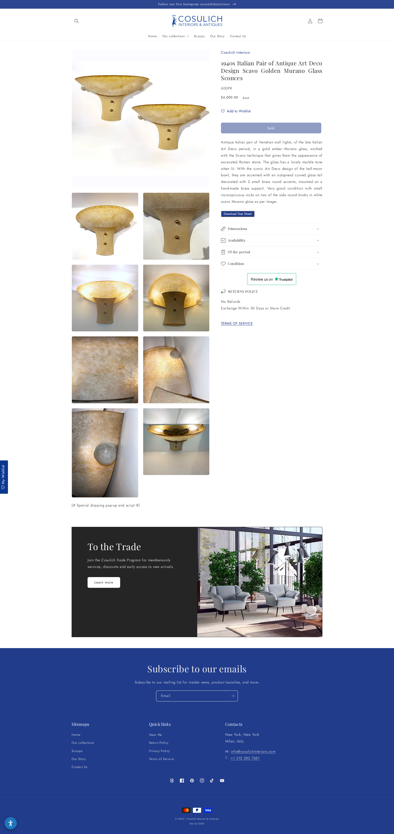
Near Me (155, 734)
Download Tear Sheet (238, 214)
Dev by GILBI (197, 823)
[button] (77, 21)
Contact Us (80, 767)
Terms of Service (161, 759)
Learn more (103, 582)
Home (76, 734)
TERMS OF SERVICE (237, 323)
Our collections (83, 742)
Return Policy (158, 742)
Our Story (79, 759)
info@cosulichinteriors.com (253, 751)
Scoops (77, 751)
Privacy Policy (159, 751)
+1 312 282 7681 (245, 758)
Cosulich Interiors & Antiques (203, 819)
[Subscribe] (233, 696)
